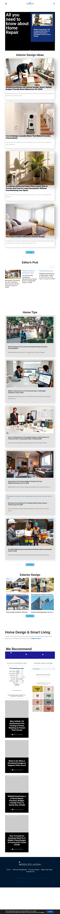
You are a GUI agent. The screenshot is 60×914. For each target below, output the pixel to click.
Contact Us (30, 871)
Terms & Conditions (20, 869)
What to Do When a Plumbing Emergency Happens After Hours (17, 763)
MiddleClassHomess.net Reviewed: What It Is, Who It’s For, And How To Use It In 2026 (13, 276)
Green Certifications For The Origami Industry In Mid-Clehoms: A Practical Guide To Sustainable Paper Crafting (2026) (28, 438)
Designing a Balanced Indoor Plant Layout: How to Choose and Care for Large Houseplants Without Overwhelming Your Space (27, 188)
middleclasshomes (36, 638)
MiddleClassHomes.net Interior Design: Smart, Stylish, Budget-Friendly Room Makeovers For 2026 (29, 88)
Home (9, 869)
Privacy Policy (34, 869)
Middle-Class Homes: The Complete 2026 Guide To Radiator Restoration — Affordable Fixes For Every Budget (42, 33)
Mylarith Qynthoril (18, 734)
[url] (17, 585)
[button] (53, 267)
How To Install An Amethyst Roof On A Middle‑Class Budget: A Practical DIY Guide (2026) (29, 283)
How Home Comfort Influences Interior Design (25, 237)
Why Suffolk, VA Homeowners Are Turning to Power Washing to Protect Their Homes (17, 725)
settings (42, 912)
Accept (50, 911)
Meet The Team (46, 869)
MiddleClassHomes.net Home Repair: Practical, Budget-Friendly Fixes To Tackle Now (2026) (17, 800)
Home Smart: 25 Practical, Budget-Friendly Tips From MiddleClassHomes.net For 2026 (25, 482)
